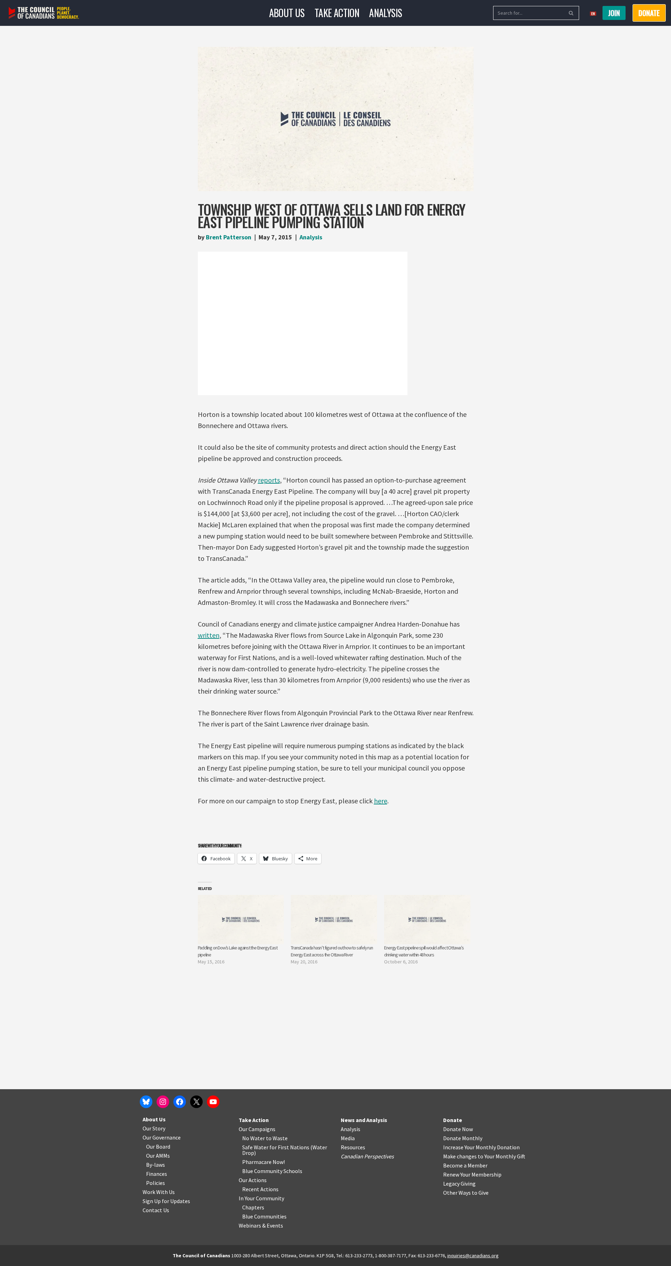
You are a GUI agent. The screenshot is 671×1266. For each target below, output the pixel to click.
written (208, 635)
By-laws (155, 1164)
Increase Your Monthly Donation (481, 1147)
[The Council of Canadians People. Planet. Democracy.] (44, 13)
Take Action (337, 13)
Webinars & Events (261, 1225)
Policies (155, 1182)
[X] (196, 1101)
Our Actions (253, 1180)
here (380, 800)
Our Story (154, 1128)
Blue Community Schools (272, 1170)
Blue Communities (264, 1216)
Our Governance (162, 1137)
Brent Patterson (228, 237)
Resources (353, 1147)
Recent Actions (260, 1189)
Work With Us (159, 1191)
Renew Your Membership (472, 1174)
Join (614, 13)
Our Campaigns (257, 1129)
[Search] (571, 13)
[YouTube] (213, 1101)
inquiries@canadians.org (473, 1255)
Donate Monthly (462, 1138)
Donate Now (458, 1129)
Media (348, 1138)
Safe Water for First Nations (275, 1147)
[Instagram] (163, 1101)
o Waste (278, 1138)
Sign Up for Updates (166, 1201)
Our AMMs (158, 1155)
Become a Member (465, 1165)
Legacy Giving (459, 1183)
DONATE (649, 13)
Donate (452, 1119)
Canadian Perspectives (367, 1156)
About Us (287, 13)
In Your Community (261, 1198)
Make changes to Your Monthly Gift (484, 1156)
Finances (156, 1173)
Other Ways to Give (466, 1192)
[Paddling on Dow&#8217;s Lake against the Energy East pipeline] (241, 919)
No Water (254, 1138)
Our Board (158, 1146)
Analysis (385, 13)
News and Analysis (364, 1119)
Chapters (253, 1207)
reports (269, 480)
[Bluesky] (146, 1101)
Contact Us (156, 1210)
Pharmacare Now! (263, 1161)
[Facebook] (179, 1101)
